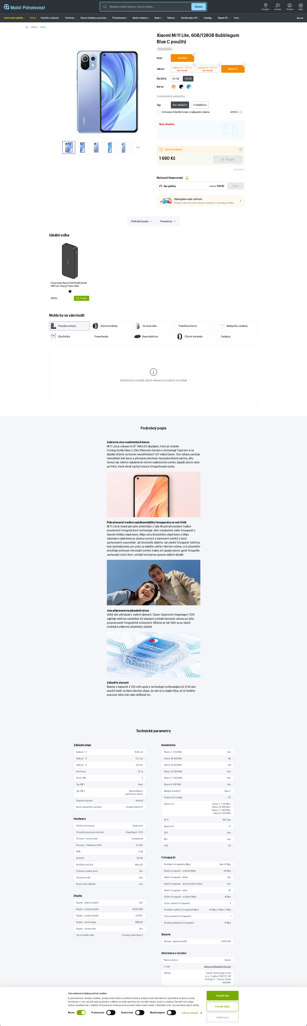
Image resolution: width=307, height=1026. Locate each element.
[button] (153, 7)
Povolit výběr (222, 1006)
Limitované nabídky (13, 17)
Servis (300, 18)
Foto (236, 17)
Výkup (33, 17)
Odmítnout (222, 1017)
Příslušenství (119, 17)
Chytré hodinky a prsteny (93, 17)
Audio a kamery (140, 17)
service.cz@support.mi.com (217, 966)
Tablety (171, 17)
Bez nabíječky (180, 104)
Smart (157, 17)
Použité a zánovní (50, 17)
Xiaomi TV (223, 17)
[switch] (110, 1012)
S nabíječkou (200, 104)
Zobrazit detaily (190, 1012)
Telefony (69, 17)
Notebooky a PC (189, 17)
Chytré (43, 27)
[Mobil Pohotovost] (24, 6)
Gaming (207, 17)
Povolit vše (222, 995)
